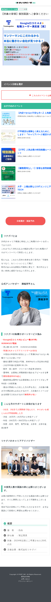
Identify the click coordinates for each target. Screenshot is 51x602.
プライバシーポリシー (25, 581)
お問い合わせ (25, 579)
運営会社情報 (25, 576)
